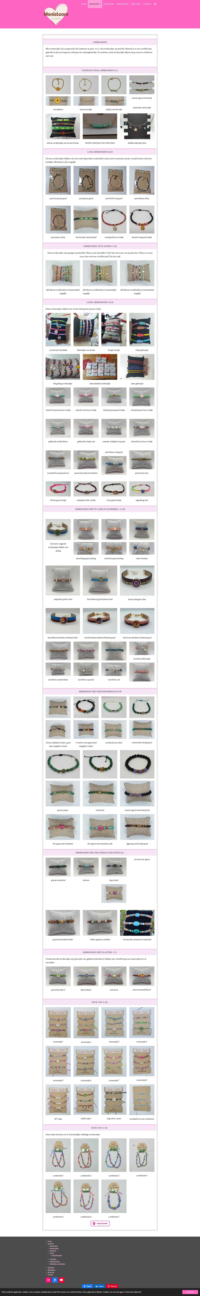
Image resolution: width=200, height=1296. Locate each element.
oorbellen (53, 1259)
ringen (52, 1253)
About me (51, 1272)
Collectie (51, 1243)
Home (50, 1241)
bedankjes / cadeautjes (57, 1264)
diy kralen (51, 1267)
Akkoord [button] (190, 1292)
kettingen (53, 1251)
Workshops (51, 1270)
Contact (50, 1274)
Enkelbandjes (54, 1248)
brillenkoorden (55, 1261)
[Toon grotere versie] (58, 84)
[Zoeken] (155, 4)
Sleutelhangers (57, 1255)
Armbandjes (54, 1246)
